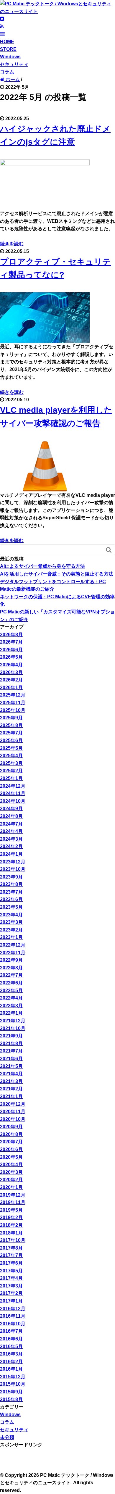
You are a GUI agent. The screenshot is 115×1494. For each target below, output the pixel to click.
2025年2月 (11, 770)
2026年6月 (11, 649)
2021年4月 (11, 1073)
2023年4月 (11, 914)
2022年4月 (11, 997)
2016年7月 (11, 1331)
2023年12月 (12, 861)
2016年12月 (12, 1308)
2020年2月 (11, 1179)
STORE (8, 49)
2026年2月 (11, 679)
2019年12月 (12, 1195)
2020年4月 (11, 1164)
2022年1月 (11, 1013)
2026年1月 (11, 687)
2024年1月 (11, 854)
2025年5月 (11, 748)
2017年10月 (12, 1240)
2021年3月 (11, 1081)
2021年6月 (11, 1058)
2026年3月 (11, 672)
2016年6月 (11, 1338)
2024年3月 (11, 839)
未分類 (7, 1437)
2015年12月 (12, 1376)
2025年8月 (11, 725)
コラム (7, 71)
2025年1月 (11, 778)
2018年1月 (11, 1232)
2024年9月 (11, 808)
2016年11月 (12, 1316)
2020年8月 (11, 1134)
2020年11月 (12, 1111)
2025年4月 (11, 755)
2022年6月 (11, 982)
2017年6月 (11, 1263)
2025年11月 (12, 702)
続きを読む (12, 243)
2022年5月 (11, 990)
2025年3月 (11, 763)
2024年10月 (12, 801)
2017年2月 (11, 1293)
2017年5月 (11, 1270)
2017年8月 (11, 1247)
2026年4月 (11, 664)
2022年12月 (12, 944)
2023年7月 (11, 892)
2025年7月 (11, 732)
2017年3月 (11, 1285)
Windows (10, 56)
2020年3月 (11, 1172)
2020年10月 (12, 1119)
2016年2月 (11, 1361)
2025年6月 (11, 740)
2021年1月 (11, 1096)
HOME (7, 41)
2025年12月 (12, 694)
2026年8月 (11, 634)
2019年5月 (11, 1210)
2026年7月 (11, 641)
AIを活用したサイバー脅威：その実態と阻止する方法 (56, 573)
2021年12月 (12, 1020)
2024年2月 (11, 846)
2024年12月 (12, 786)
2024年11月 (12, 793)
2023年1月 (11, 937)
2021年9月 (11, 1035)
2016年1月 (11, 1368)
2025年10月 (12, 710)
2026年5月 (11, 657)
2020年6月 (11, 1149)
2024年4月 (11, 831)
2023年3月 (11, 922)
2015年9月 (11, 1391)
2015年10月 (12, 1384)
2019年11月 (12, 1202)
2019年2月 (11, 1217)
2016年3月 (11, 1353)
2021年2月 (11, 1088)
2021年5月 (11, 1066)
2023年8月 (11, 884)
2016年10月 (12, 1323)
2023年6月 (11, 899)
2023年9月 (11, 876)
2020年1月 (11, 1187)
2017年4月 (11, 1278)
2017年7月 (11, 1255)
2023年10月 (12, 869)
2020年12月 (12, 1104)
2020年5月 (11, 1157)
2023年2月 (11, 929)
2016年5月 (11, 1346)
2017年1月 (11, 1300)
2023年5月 (11, 907)
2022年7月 (11, 975)
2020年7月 (11, 1141)
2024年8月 (11, 816)
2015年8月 (11, 1399)
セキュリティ (14, 64)
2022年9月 (11, 960)
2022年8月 (11, 967)
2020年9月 (11, 1126)
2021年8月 (11, 1043)
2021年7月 (11, 1050)
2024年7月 (11, 823)
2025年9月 (11, 717)
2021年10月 (12, 1028)
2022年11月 (12, 952)
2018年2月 (11, 1225)
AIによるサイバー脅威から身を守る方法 (42, 566)
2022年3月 (11, 1005)
